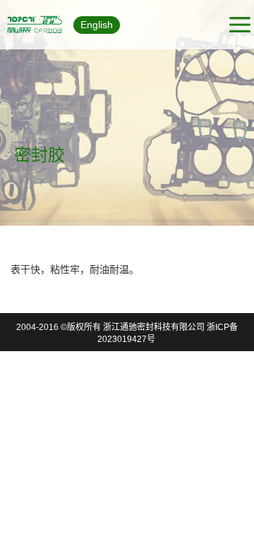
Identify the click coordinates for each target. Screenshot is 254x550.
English (96, 24)
